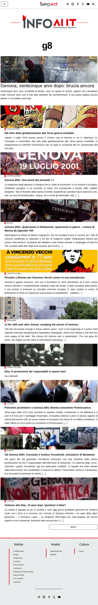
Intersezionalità (18, 575)
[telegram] (67, 4)
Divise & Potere (13, 129)
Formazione (17, 568)
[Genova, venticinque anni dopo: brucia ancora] (49, 69)
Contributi (16, 561)
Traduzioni (11, 320)
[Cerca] (93, 4)
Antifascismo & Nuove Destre (23, 572)
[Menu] (4, 4)
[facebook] (77, 4)
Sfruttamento (17, 558)
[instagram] (72, 4)
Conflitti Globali (14, 273)
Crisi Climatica (18, 578)
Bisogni (10, 223)
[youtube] (88, 4)
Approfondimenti (14, 176)
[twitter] (82, 4)
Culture (10, 404)
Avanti (73, 527)
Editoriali (53, 554)
